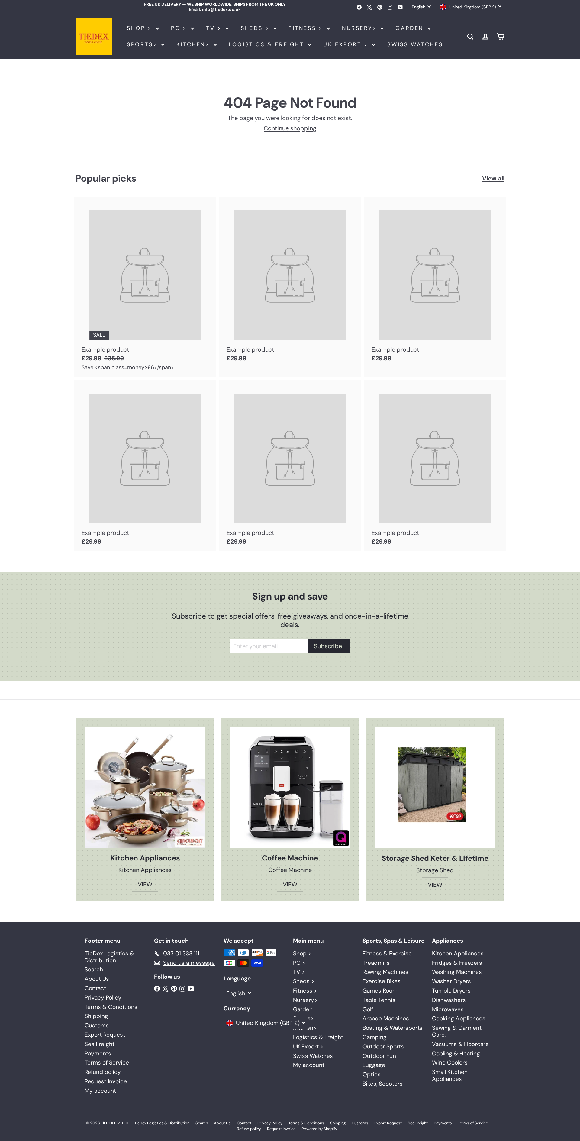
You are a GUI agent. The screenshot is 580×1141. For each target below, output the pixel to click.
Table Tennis (378, 1000)
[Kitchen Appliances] (145, 787)
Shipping (96, 1016)
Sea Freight (99, 1044)
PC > (180, 28)
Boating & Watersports (392, 1028)
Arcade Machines (385, 1018)
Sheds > (256, 28)
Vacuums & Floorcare (460, 1044)
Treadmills (376, 963)
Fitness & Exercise (387, 953)
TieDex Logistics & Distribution (109, 957)
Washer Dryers (451, 981)
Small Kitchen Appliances (450, 1075)
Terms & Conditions (111, 1007)
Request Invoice (106, 1081)
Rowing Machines (385, 972)
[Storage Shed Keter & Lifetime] (435, 787)
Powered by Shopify (319, 1128)
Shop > (140, 28)
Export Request (105, 1035)
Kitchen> (194, 44)
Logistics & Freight (268, 44)
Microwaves (448, 1009)
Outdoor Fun (379, 1056)
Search (94, 969)
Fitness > (306, 28)
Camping (374, 1037)
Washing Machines (457, 972)
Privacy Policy (103, 997)
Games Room (380, 990)
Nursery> (360, 28)
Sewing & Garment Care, (457, 1031)
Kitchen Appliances (458, 953)
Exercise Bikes (381, 981)
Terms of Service (107, 1062)
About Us (97, 979)
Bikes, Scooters (382, 1083)
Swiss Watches (415, 44)
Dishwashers (449, 1000)
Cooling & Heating (456, 1053)
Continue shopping (290, 128)
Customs (97, 1025)
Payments (98, 1053)
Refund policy (103, 1072)
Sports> (143, 44)
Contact (95, 988)
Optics (371, 1074)
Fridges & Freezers (457, 963)
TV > (215, 28)
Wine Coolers (450, 1062)
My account (100, 1090)
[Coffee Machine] (290, 787)
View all (493, 178)
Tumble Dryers (451, 990)
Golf (367, 1009)
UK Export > (347, 44)
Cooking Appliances (458, 1018)
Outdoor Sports (383, 1046)
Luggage (373, 1065)
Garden (410, 28)
